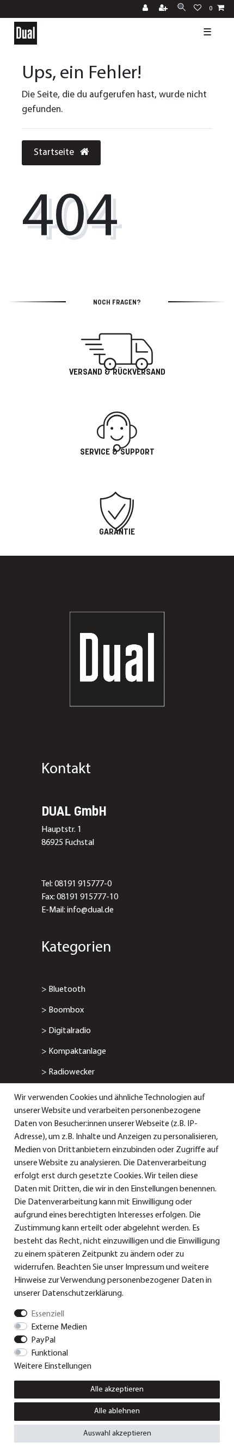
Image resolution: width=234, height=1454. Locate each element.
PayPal (43, 1340)
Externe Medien (59, 1327)
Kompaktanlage (77, 1051)
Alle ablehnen (117, 1411)
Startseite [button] (55, 152)
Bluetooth (66, 989)
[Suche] (181, 8)
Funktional (49, 1353)
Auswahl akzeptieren (117, 1434)
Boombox (66, 1010)
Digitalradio (69, 1031)
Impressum (144, 1267)
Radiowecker (71, 1072)
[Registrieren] (164, 9)
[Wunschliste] (197, 9)
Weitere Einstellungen (52, 1366)
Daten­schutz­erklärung (82, 1293)
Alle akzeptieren (117, 1389)
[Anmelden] (146, 9)
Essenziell (47, 1314)
